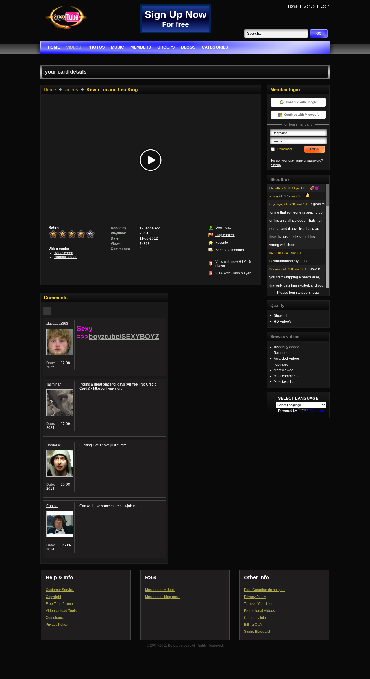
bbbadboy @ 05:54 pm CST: (288, 188)
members (140, 47)
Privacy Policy (57, 625)
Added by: (119, 228)
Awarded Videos (287, 359)
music (117, 47)
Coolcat (52, 506)
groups (166, 47)
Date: (115, 238)
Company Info (255, 618)
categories (215, 47)
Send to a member (229, 250)
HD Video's (282, 322)
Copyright (53, 597)
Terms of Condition (258, 604)
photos (96, 47)
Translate (316, 411)
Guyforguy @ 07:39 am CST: (288, 204)
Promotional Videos (259, 611)
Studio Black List (257, 632)
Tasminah (54, 384)
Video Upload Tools (61, 611)
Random (280, 353)
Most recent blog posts (162, 597)
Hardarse (53, 445)
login (293, 293)
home (54, 47)
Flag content (225, 235)
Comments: (120, 249)
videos (73, 47)
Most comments (286, 376)
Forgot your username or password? (297, 160)
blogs (188, 47)
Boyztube (66, 17)
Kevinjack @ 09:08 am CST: (288, 269)
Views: (116, 244)
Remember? (286, 149)
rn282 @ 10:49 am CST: (285, 252)
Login (325, 6)
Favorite (221, 243)
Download (223, 227)
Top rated (281, 364)
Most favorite (284, 382)
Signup (309, 6)
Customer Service (60, 590)
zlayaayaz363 (57, 324)
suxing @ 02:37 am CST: (286, 196)
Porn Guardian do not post (264, 590)
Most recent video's (160, 590)
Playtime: (118, 233)
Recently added (286, 347)
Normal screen (65, 257)
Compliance (55, 618)
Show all (280, 316)
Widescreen (63, 253)
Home (293, 6)
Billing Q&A (253, 625)
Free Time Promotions (63, 604)
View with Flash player (233, 273)
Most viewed (283, 370)
